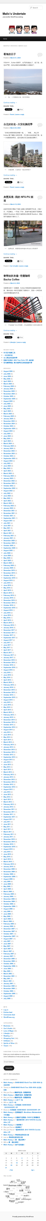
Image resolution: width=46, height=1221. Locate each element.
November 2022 (9, 483)
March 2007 (8, 951)
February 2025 (9, 416)
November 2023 (9, 453)
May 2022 (7, 498)
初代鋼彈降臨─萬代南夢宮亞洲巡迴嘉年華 (18, 362)
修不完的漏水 (19, 1144)
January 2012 (8, 807)
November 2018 (9, 603)
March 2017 (8, 652)
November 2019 (9, 573)
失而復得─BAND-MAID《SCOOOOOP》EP (25, 1110)
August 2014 (8, 729)
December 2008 (9, 899)
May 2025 (7, 408)
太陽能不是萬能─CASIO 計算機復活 (27, 1117)
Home (5, 39)
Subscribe (9, 1068)
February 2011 (9, 834)
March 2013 (8, 772)
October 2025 (8, 396)
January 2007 (8, 956)
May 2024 (7, 438)
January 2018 (8, 627)
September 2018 (9, 607)
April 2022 (7, 501)
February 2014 (9, 744)
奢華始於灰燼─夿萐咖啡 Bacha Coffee (17, 277)
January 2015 (8, 717)
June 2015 (7, 705)
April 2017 (7, 650)
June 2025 (7, 406)
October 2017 (8, 635)
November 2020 (9, 543)
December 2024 (9, 421)
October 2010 (8, 844)
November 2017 (9, 632)
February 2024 (9, 446)
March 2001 (8, 981)
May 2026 (7, 379)
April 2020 (7, 560)
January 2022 (8, 508)
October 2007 (8, 934)
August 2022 (8, 491)
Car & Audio (14, 266)
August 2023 (8, 461)
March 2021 (8, 533)
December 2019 (9, 570)
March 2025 (8, 413)
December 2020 (9, 540)
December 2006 (9, 958)
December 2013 (9, 749)
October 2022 (8, 486)
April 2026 (7, 381)
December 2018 (9, 600)
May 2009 (7, 886)
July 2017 (7, 642)
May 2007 (7, 946)
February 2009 (9, 894)
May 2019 (7, 588)
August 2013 (8, 759)
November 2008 (9, 901)
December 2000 (9, 986)
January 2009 (8, 896)
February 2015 (9, 715)
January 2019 (8, 598)
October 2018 (8, 605)
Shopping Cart (9, 1038)
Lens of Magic (9, 1031)
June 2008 (7, 914)
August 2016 (8, 670)
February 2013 (9, 774)
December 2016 (9, 660)
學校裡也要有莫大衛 (22, 1135)
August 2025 (8, 401)
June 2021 (7, 525)
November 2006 (9, 961)
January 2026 (8, 388)
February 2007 (9, 954)
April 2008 (7, 919)
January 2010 (8, 866)
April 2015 (7, 710)
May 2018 (7, 618)
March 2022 (8, 503)
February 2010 (9, 864)
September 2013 (9, 757)
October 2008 (8, 904)
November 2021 (9, 513)
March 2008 (8, 921)
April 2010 (7, 859)
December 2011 (9, 809)
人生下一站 (19, 1100)
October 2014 (8, 724)
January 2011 (8, 837)
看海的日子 (10, 54)
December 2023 (9, 451)
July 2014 (7, 732)
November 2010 (9, 841)
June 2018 (7, 615)
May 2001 (7, 978)
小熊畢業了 (19, 1125)
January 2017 (8, 657)
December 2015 (9, 690)
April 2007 (7, 948)
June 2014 (7, 734)
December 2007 (9, 929)
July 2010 (7, 851)
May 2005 (7, 971)
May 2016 (7, 677)
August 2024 (8, 431)
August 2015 (8, 700)
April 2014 (7, 739)
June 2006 (7, 968)
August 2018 (8, 610)
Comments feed (9, 1015)
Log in (6, 1010)
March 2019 (8, 593)
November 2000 (9, 988)
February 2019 (9, 595)
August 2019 (8, 580)
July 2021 (7, 523)
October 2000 (8, 991)
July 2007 (7, 941)
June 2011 (7, 824)
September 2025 (9, 398)
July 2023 (7, 463)
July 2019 (7, 583)
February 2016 (9, 685)
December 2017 (9, 630)
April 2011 (7, 829)
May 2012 (7, 797)
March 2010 (8, 861)
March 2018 (8, 622)
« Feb (11, 1170)
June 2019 (7, 585)
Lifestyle (13, 342)
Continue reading (10, 102)
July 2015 (7, 702)
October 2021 (8, 515)
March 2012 (8, 802)
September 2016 (9, 667)
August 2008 (8, 909)
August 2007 (8, 939)
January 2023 (8, 478)
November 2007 (9, 931)
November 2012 (9, 782)
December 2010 (9, 839)
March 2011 (8, 832)
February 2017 (9, 655)
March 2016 (8, 682)
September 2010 (9, 846)
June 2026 (7, 376)
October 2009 (8, 874)
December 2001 (9, 976)
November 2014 (9, 722)
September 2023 (9, 458)
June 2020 (7, 555)
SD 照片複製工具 (9, 352)
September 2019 (9, 578)
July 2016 (7, 672)
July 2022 (7, 493)
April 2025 (7, 411)
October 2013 (8, 754)
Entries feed (8, 1012)
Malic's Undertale (14, 14)
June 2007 (7, 943)
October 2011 (8, 814)
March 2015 (8, 712)
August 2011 (8, 819)
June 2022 (7, 496)
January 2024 (8, 448)
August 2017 (8, 640)
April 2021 (7, 530)
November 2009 (9, 871)
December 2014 (9, 720)
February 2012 (9, 804)
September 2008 (9, 906)
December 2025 (9, 391)
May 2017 (7, 647)
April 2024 (7, 441)
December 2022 (9, 481)
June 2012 (7, 794)
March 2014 (8, 742)
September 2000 (9, 993)
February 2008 (9, 924)
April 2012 (7, 799)
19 (17, 1163)
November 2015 (9, 692)
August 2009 (8, 879)
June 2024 (7, 436)
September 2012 (9, 787)
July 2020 (7, 553)
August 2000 (8, 996)
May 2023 (7, 468)
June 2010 (7, 854)
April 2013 (7, 769)
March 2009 (8, 891)
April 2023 (7, 471)
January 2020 (8, 568)
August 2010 (8, 849)
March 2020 (8, 563)
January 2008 (8, 926)
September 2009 (9, 876)
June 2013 (7, 764)
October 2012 (8, 784)
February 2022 (9, 505)
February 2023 (9, 476)
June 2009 (7, 884)
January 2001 (8, 983)
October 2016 (8, 665)
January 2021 (8, 538)
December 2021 (9, 510)
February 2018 (9, 625)
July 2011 (7, 822)
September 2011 (9, 817)
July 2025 (7, 403)
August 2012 (8, 789)
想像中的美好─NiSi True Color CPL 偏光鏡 (19, 360)
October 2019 (8, 575)
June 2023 (7, 466)
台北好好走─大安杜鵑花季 (18, 124)
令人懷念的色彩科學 (10, 357)
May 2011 (7, 827)
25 (11, 1165)
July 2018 (7, 613)
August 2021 (8, 520)
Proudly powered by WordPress (23, 1216)
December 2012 (9, 779)
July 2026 (7, 374)
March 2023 (8, 473)
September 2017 (9, 637)
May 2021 (7, 528)
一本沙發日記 (8, 355)
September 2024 (9, 428)
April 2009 (7, 889)
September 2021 (9, 518)
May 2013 (7, 767)
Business (7, 1026)
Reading (7, 1036)
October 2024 (8, 426)
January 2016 (8, 687)
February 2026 (9, 386)
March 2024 (8, 443)
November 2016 (9, 662)
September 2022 (9, 488)
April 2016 (7, 680)
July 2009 (7, 881)
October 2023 (8, 456)
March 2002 (8, 973)
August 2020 (8, 550)
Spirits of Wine (9, 1043)
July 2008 (7, 911)
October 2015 (8, 695)
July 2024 (7, 433)
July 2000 (7, 998)
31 (6, 1168)
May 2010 (7, 856)
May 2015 (7, 707)
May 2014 (7, 737)
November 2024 (9, 423)
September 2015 (9, 697)
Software (7, 1041)
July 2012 (7, 792)
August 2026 (8, 371)
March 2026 (8, 384)
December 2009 (9, 869)
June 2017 (7, 645)
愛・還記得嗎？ (20, 1140)
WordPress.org (9, 1017)
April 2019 (7, 590)
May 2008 (7, 916)
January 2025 (8, 418)
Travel (12, 114)
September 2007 (9, 936)
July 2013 (7, 762)
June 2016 (7, 675)
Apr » (33, 1170)
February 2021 (9, 535)
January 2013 (8, 777)
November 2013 (9, 752)
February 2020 (9, 565)
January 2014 (8, 747)
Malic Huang (8, 1082)
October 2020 (8, 545)
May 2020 (7, 558)
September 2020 (9, 548)
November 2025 (9, 394)
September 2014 (9, 727)
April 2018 (7, 620)
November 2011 (9, 812)
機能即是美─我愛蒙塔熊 (23, 1092)
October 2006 (8, 963)
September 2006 (9, 966)
